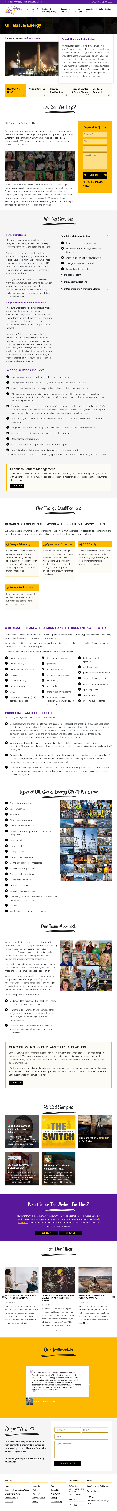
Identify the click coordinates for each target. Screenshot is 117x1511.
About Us (35, 9)
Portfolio (99, 9)
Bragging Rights (38, 1498)
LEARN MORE (17, 486)
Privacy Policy (56, 1502)
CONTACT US (16, 1083)
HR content (71, 249)
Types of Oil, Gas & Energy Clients (80, 91)
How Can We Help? (13, 91)
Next (114, 1297)
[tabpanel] (22, 1295)
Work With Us (56, 1494)
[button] (85, 236)
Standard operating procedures (80, 258)
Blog (52, 1486)
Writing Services (37, 89)
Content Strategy (77, 10)
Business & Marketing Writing (49, 10)
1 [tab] (57, 1330)
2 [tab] (60, 1330)
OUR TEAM (46, 1233)
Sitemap (54, 1498)
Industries (89, 9)
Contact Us (55, 1490)
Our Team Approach (97, 91)
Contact (108, 9)
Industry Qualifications (56, 91)
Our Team (36, 1494)
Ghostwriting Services (65, 10)
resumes (34, 1219)
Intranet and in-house (75, 243)
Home (28, 9)
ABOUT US (70, 1233)
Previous (3, 1297)
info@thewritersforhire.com (98, 1486)
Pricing (35, 1502)
